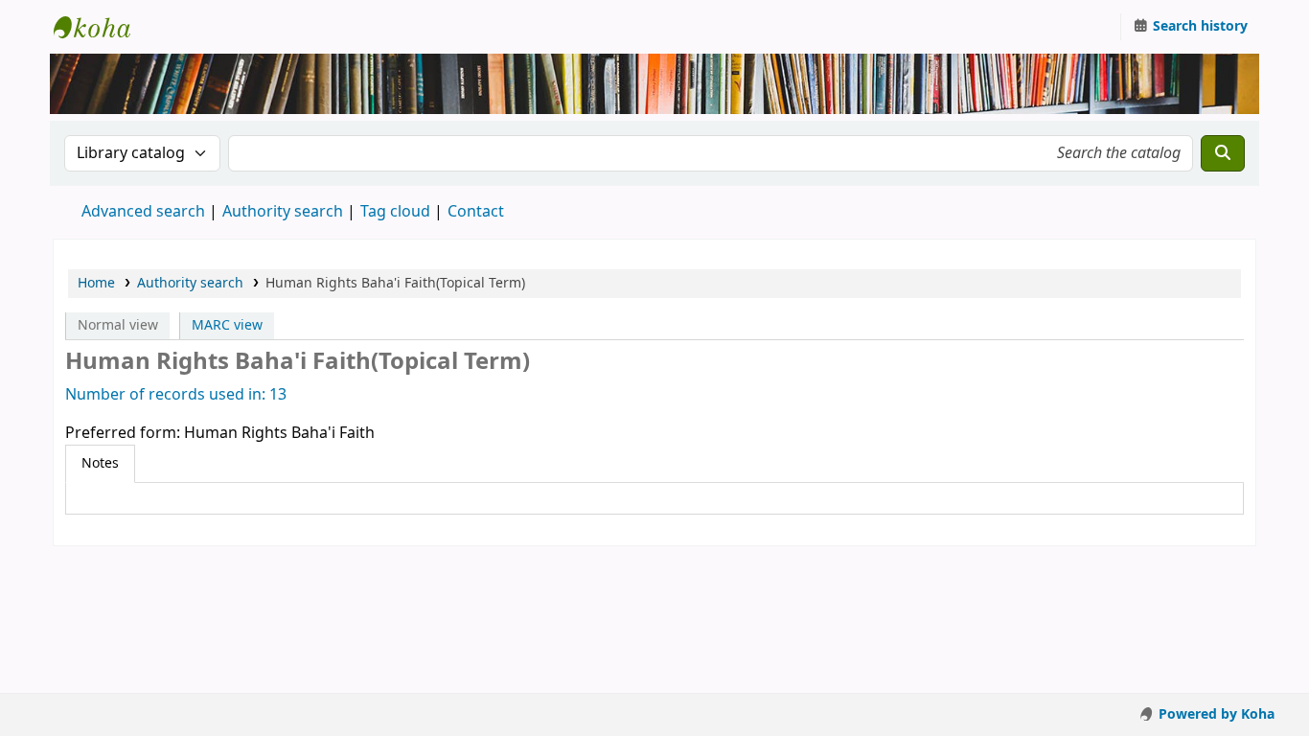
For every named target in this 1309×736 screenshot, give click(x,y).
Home (96, 283)
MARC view (227, 325)
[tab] (100, 464)
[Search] (1223, 153)
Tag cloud (395, 211)
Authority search (282, 211)
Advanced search (143, 211)
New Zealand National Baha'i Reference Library (101, 27)
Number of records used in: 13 (176, 394)
